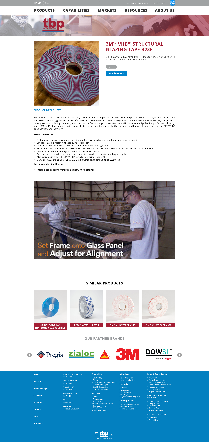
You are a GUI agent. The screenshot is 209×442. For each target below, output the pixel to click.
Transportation (99, 406)
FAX (64, 400)
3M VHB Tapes (127, 406)
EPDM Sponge (154, 389)
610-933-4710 (67, 402)
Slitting (96, 380)
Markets (107, 10)
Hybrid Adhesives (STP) (130, 397)
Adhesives (124, 374)
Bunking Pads (154, 408)
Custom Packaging (100, 384)
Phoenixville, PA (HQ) (73, 374)
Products (44, 10)
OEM (95, 397)
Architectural (98, 399)
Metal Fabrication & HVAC (103, 403)
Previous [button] (30, 355)
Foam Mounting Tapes (130, 409)
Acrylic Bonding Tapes (130, 404)
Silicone (124, 387)
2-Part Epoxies (127, 378)
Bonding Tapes (127, 400)
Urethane (125, 390)
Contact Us (38, 395)
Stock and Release (100, 389)
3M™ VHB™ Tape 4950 (122, 325)
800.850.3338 (142, 3)
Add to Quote (116, 73)
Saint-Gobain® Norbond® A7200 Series (50, 326)
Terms (36, 416)
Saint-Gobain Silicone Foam (160, 384)
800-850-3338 (67, 377)
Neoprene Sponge (156, 387)
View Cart (38, 381)
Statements (39, 423)
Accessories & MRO (156, 410)
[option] (41, 354)
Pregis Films (153, 420)
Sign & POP (97, 408)
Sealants (124, 384)
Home (37, 3)
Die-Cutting (97, 378)
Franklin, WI (68, 387)
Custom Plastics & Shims (159, 401)
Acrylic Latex (126, 392)
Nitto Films (153, 418)
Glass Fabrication (100, 410)
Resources (136, 10)
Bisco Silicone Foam (157, 382)
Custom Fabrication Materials (157, 396)
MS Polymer (126, 394)
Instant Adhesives (128, 380)
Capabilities (76, 10)
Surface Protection (156, 414)
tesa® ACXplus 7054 (86, 325)
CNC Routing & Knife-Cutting (105, 382)
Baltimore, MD (70, 393)
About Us (165, 10)
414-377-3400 (67, 389)
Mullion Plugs (154, 406)
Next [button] (179, 355)
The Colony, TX (70, 381)
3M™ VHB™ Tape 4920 (158, 325)
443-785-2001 (67, 396)
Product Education (71, 409)
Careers (37, 409)
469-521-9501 (67, 383)
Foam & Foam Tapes (157, 374)
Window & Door (99, 401)
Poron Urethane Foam (158, 380)
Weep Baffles (154, 403)
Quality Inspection (100, 387)
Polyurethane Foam (157, 391)
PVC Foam (153, 378)
